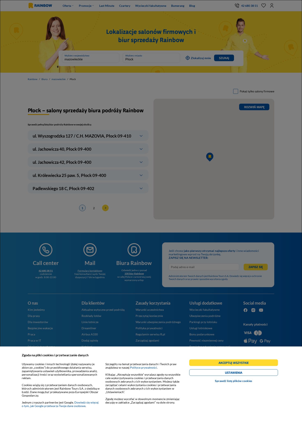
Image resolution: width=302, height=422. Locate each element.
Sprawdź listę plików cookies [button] (233, 381)
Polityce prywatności (143, 367)
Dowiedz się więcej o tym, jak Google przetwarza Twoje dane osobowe (60, 404)
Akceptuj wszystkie (235, 363)
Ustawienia (240, 373)
